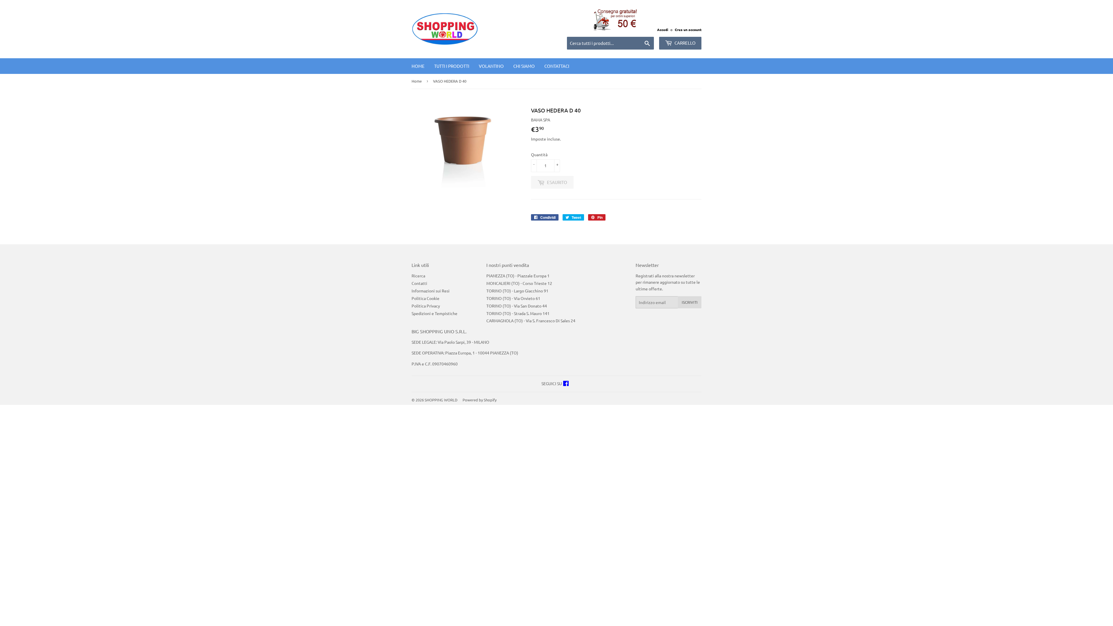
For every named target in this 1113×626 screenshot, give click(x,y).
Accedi (662, 29)
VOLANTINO (491, 66)
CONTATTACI (556, 66)
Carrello (685, 43)
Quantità (539, 154)
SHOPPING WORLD (441, 399)
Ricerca (418, 275)
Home (418, 66)
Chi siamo (524, 66)
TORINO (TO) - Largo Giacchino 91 (517, 290)
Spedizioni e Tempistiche (434, 313)
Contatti (419, 283)
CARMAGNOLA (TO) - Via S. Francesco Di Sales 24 (530, 320)
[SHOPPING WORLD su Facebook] (566, 384)
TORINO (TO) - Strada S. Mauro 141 (518, 313)
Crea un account (688, 29)
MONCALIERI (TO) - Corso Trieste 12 (519, 283)
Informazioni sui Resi (431, 290)
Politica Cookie (425, 298)
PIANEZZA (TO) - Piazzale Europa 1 (518, 275)
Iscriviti (690, 302)
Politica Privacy (426, 305)
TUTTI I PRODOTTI (451, 66)
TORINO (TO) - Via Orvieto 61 (513, 298)
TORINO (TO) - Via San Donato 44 (516, 305)
